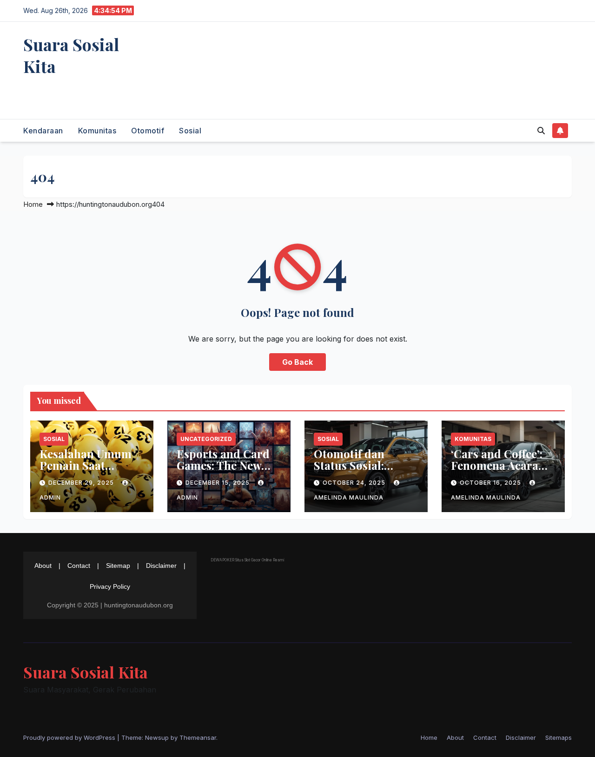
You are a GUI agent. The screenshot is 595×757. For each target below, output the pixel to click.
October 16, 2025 (491, 482)
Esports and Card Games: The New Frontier (223, 465)
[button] (541, 130)
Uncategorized (206, 438)
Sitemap (118, 565)
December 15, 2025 (218, 482)
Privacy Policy (110, 586)
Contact (78, 565)
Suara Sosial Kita (71, 55)
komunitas (97, 130)
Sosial (190, 130)
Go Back (297, 362)
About (43, 565)
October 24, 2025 (355, 482)
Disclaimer (161, 565)
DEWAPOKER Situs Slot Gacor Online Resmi (247, 560)
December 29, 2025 (82, 482)
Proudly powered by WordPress (70, 737)
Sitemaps (558, 737)
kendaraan (43, 130)
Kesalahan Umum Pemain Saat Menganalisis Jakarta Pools (86, 471)
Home (33, 204)
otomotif (147, 130)
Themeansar (197, 737)
